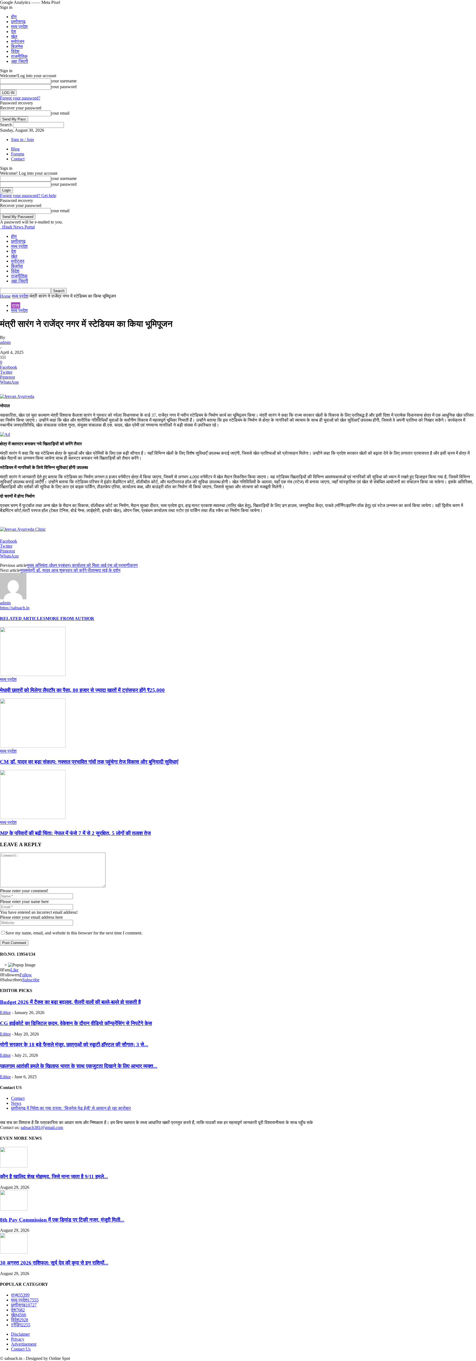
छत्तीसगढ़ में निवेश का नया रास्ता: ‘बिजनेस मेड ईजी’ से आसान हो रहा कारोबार (71, 1108)
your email (60, 113)
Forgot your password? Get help (28, 195)
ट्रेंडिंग (20, 1324)
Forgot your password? (20, 98)
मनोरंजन (17, 41)
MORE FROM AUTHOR (69, 618)
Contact (18, 159)
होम (14, 16)
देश (13, 31)
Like (14, 969)
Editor (5, 1012)
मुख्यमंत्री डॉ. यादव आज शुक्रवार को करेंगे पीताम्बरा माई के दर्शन (70, 570)
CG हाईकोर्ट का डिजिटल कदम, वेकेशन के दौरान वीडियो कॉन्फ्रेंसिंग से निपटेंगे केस (76, 1023)
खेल (14, 36)
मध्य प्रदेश (19, 26)
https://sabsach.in (14, 607)
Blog (15, 149)
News (16, 1103)
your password (64, 86)
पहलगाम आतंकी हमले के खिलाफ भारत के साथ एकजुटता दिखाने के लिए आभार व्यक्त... (78, 1066)
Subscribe (30, 979)
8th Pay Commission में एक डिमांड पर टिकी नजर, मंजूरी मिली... (62, 1220)
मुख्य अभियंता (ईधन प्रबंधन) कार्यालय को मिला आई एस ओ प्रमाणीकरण (82, 565)
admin (5, 342)
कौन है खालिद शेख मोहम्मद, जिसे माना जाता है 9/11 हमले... (54, 1176)
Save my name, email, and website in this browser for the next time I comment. (74, 933)
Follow (26, 974)
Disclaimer (20, 1334)
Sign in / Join (22, 139)
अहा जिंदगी (19, 61)
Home (5, 296)
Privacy (17, 1339)
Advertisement (23, 1344)
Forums (17, 154)
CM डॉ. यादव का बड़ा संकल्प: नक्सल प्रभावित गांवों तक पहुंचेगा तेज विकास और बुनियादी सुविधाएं (89, 762)
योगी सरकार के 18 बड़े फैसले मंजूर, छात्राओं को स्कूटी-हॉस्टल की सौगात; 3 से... (74, 1044)
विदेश (15, 51)
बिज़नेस (17, 46)
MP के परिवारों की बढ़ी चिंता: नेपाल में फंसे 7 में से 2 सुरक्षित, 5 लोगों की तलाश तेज (75, 833)
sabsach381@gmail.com (42, 1127)
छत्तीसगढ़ (18, 21)
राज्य (15, 305)
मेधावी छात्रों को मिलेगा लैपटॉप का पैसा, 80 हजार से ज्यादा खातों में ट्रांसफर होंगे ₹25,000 (82, 690)
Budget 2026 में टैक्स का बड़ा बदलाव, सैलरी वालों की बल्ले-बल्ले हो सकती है (70, 1002)
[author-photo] (13, 597)
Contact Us (21, 1349)
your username (64, 81)
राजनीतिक (19, 56)
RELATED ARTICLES (22, 618)
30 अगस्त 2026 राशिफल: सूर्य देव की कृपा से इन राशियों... (54, 1263)
